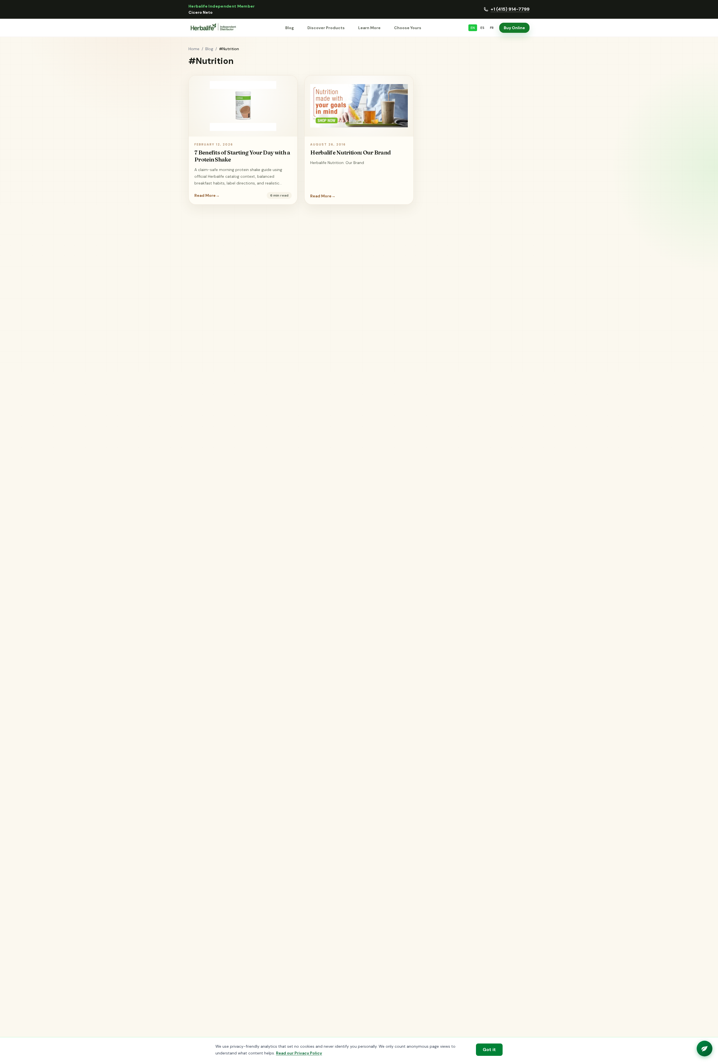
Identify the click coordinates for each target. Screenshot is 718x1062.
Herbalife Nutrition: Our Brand (350, 152)
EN (473, 28)
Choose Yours (407, 27)
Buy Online (514, 27)
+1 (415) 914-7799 (510, 9)
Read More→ (207, 195)
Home (193, 48)
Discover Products (326, 27)
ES (482, 28)
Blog (289, 27)
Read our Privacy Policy (299, 1053)
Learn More (369, 27)
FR (492, 28)
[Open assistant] (704, 1048)
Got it (489, 1049)
